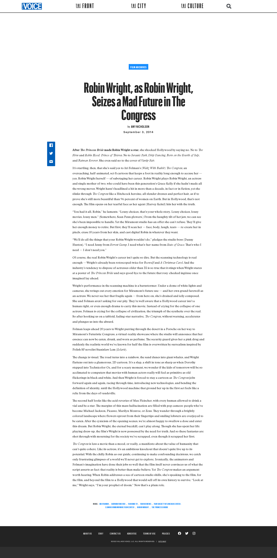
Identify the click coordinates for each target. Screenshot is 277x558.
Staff (101, 533)
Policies (166, 533)
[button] (229, 6)
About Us (87, 533)
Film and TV (133, 503)
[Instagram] (194, 533)
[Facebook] (179, 533)
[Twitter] (187, 533)
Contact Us (115, 533)
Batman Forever (118, 503)
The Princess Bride (160, 507)
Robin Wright (143, 507)
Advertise (132, 533)
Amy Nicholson (140, 126)
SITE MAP (162, 541)
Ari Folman (104, 503)
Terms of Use (149, 533)
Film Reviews (145, 503)
